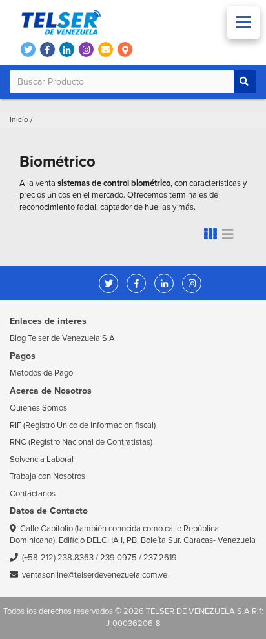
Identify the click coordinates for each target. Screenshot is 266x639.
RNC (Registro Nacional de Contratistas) (81, 442)
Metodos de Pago (41, 373)
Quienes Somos (38, 408)
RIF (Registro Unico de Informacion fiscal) (83, 425)
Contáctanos (33, 494)
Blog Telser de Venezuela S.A (62, 338)
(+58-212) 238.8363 (58, 558)
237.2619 (160, 558)
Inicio (19, 120)
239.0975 (118, 558)
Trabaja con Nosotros (47, 476)
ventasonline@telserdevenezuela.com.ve (94, 575)
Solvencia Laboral (42, 459)
